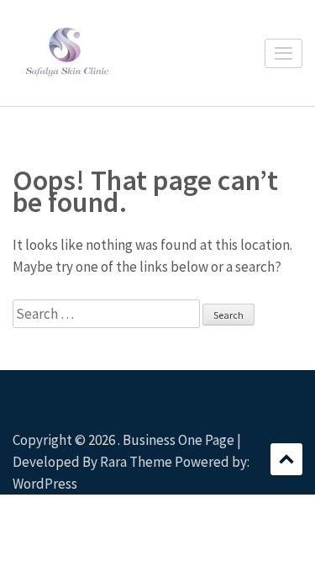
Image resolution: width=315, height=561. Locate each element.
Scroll (286, 459)
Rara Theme (136, 462)
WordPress (45, 483)
